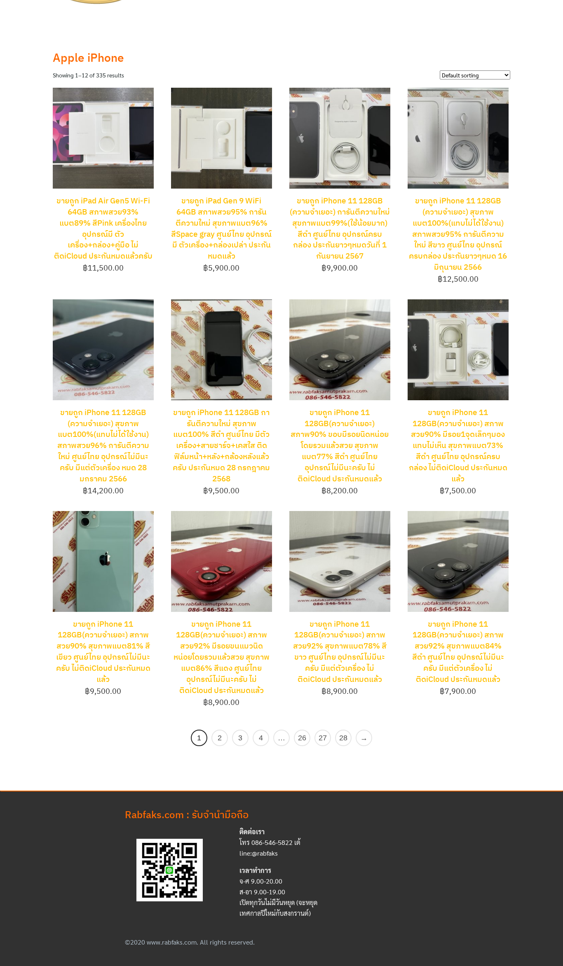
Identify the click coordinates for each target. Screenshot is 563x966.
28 (343, 738)
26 (302, 738)
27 (323, 738)
